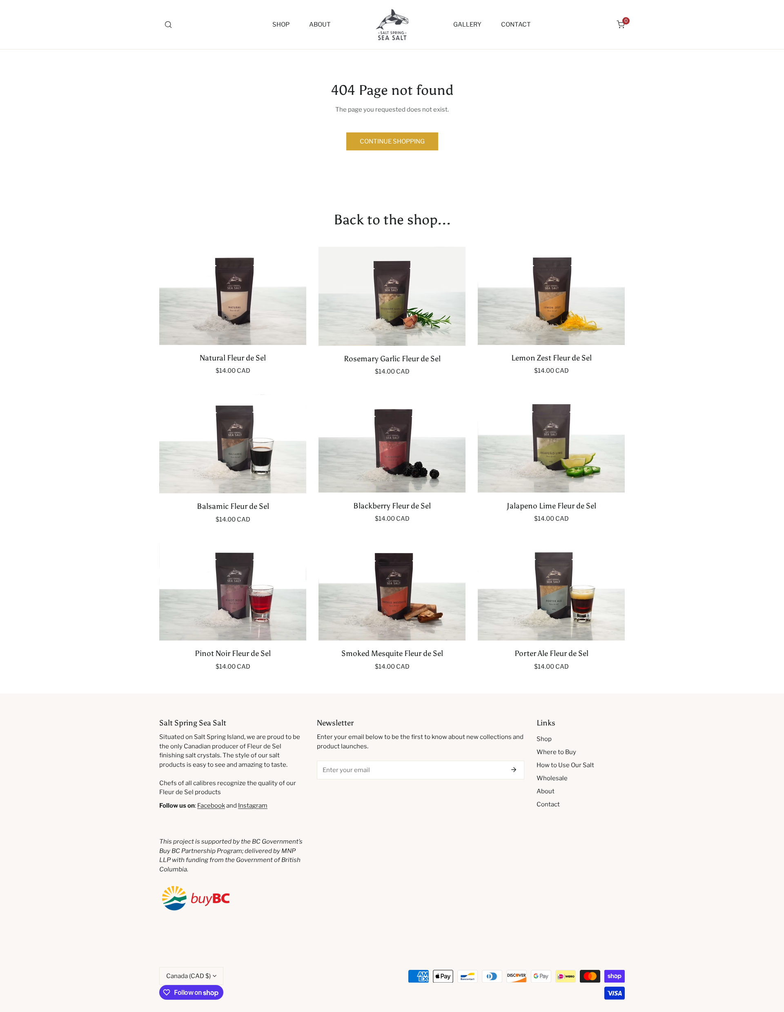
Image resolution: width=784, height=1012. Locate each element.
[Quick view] (291, 336)
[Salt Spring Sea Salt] (392, 24)
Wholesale (552, 778)
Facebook (211, 805)
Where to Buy (556, 752)
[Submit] (513, 770)
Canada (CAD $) (188, 976)
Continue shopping (392, 141)
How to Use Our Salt (565, 765)
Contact (548, 804)
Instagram (252, 805)
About (546, 791)
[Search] (168, 25)
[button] (621, 25)
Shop (544, 739)
